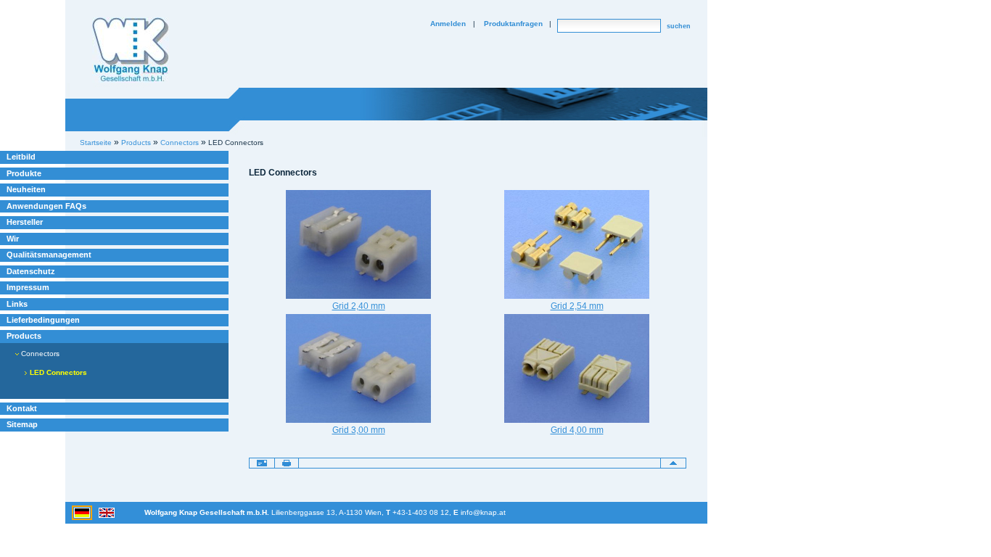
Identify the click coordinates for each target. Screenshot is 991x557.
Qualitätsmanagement (49, 254)
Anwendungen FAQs (46, 206)
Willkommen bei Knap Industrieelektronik (130, 50)
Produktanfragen (513, 24)
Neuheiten (26, 189)
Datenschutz (31, 271)
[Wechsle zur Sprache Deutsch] (83, 512)
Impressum (28, 287)
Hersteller (25, 222)
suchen (679, 26)
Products (24, 335)
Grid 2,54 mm (577, 306)
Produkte (24, 173)
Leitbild (21, 156)
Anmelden (448, 24)
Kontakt (22, 408)
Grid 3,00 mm (358, 430)
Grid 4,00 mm (577, 430)
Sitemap (22, 424)
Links (17, 304)
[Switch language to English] (106, 512)
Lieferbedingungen (43, 319)
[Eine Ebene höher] (673, 463)
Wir (13, 238)
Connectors (39, 354)
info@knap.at (483, 512)
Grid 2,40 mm (358, 306)
